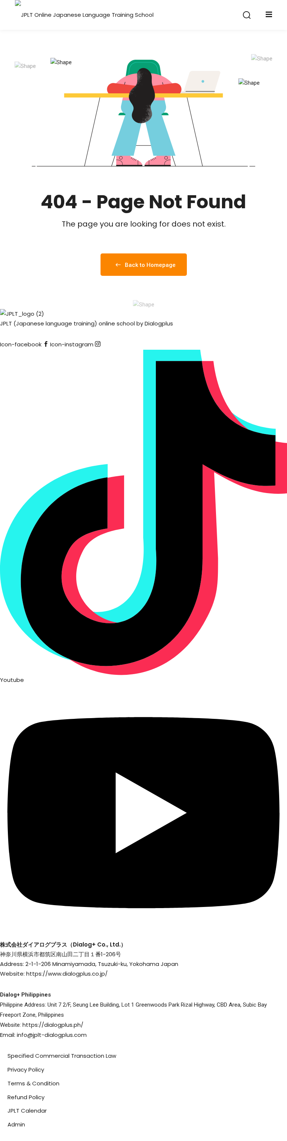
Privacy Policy (25, 1069)
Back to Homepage (150, 265)
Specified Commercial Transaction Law (61, 1056)
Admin (16, 1124)
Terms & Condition (33, 1083)
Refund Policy (25, 1097)
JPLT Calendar (27, 1110)
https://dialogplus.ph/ (52, 1025)
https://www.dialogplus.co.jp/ (67, 974)
